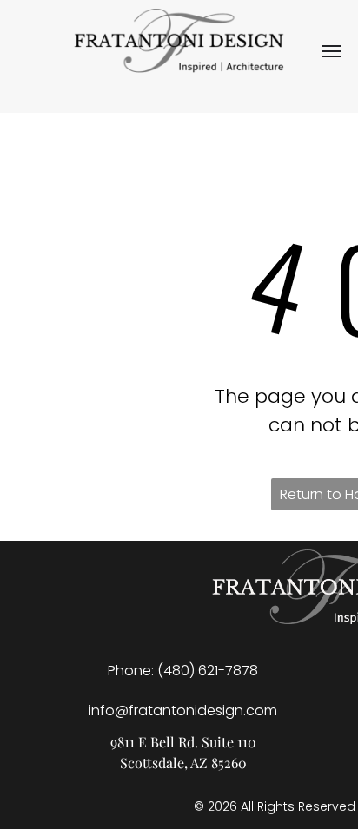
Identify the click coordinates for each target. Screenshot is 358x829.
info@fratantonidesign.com (183, 710)
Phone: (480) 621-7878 (183, 671)
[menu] (332, 51)
